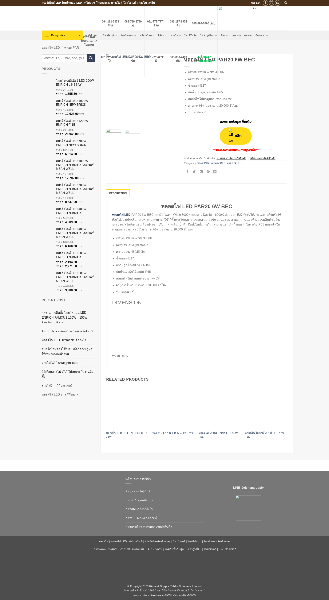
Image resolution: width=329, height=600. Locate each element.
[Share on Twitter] (194, 172)
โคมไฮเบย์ (179, 541)
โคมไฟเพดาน (154, 549)
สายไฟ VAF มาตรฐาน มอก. (60, 362)
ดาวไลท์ (125, 549)
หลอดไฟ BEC (218, 163)
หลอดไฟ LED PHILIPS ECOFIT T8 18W (127, 435)
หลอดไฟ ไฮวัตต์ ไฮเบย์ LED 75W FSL (264, 435)
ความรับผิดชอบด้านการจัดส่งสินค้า (148, 526)
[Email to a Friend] (201, 172)
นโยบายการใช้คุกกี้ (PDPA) (184, 595)
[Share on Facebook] (187, 172)
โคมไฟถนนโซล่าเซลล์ (217, 541)
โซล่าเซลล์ (210, 549)
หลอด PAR (71, 47)
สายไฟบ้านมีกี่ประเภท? (57, 385)
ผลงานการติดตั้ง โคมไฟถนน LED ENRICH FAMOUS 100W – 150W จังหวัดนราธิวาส (64, 317)
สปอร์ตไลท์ (135, 541)
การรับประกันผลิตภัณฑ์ (141, 518)
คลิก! (239, 136)
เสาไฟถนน (99, 549)
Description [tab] (118, 193)
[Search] (285, 3)
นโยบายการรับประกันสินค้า (231, 158)
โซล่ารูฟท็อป (193, 549)
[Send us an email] (277, 3)
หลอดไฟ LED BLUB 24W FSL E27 (172, 433)
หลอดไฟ (103, 541)
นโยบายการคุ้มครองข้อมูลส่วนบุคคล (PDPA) (152, 595)
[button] (62, 35)
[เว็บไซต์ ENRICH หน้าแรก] (81, 486)
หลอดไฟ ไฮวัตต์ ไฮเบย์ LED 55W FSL (218, 435)
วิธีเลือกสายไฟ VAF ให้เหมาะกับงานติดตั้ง (67, 374)
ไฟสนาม (113, 549)
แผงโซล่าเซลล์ (227, 549)
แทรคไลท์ (138, 549)
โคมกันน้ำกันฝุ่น (174, 549)
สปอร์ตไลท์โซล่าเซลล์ (158, 541)
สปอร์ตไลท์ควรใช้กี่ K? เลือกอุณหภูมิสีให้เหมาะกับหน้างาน (67, 351)
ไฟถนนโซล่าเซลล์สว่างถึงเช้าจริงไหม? (67, 331)
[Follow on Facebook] (265, 3)
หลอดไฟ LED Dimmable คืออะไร (64, 340)
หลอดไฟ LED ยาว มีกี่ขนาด (60, 394)
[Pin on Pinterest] (208, 172)
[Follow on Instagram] (271, 3)
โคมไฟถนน (194, 541)
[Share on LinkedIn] (215, 172)
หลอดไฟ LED (51, 47)
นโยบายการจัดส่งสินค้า (262, 158)
